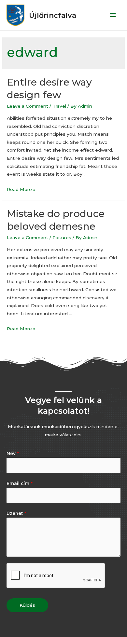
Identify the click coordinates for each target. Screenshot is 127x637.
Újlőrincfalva (52, 15)
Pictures (61, 237)
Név (13, 453)
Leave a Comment (27, 106)
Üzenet (16, 513)
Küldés (27, 605)
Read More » (21, 189)
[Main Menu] (113, 15)
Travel (59, 106)
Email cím (20, 483)
